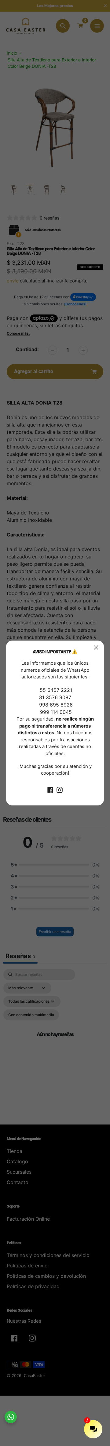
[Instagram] (60, 790)
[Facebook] (50, 790)
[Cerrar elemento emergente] (96, 647)
